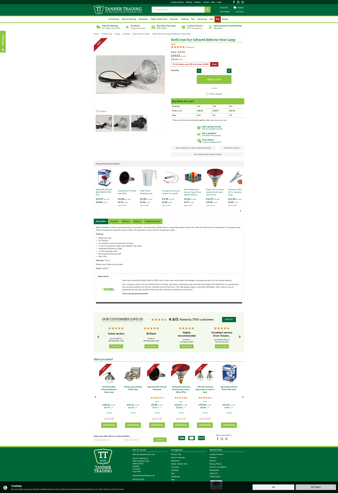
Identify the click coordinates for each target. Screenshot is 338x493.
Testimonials (215, 476)
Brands (225, 19)
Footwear (175, 467)
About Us (213, 473)
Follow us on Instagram (242, 2)
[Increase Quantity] (229, 71)
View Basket (225, 12)
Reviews (197, 2)
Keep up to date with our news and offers (112, 436)
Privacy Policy (216, 464)
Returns (137, 221)
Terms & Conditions (218, 467)
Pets (173, 480)
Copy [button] (214, 64)
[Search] (208, 10)
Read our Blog (238, 2)
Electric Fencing (178, 457)
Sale (217, 19)
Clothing (174, 470)
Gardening (175, 476)
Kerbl (173, 44)
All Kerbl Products (232, 148)
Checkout (239, 12)
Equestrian (175, 461)
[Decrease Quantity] (199, 71)
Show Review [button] (116, 346)
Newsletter (214, 470)
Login (219, 2)
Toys (173, 473)
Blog (213, 2)
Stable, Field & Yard (179, 464)
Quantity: (175, 70)
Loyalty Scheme (216, 454)
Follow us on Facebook (234, 2)
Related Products (152, 221)
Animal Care (176, 454)
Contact (206, 2)
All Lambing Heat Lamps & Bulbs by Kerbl (193, 148)
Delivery (125, 221)
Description (101, 221)
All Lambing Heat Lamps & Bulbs (207, 154)
